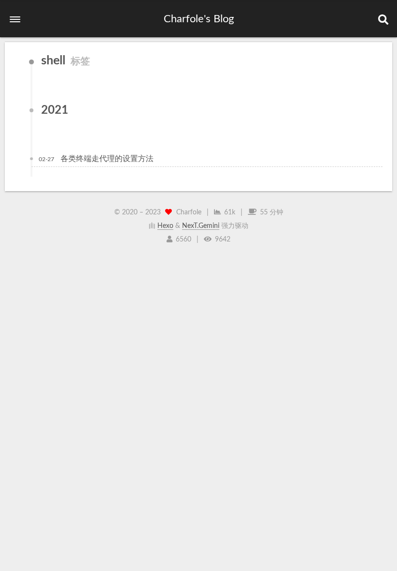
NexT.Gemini (200, 226)
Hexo (165, 226)
